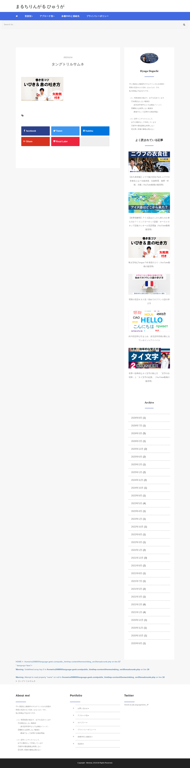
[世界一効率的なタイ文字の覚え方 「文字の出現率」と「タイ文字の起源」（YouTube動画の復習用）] (149, 358)
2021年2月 (136, 604)
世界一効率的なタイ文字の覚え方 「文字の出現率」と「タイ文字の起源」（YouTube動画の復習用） (149, 377)
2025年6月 (136, 456)
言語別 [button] (28, 16)
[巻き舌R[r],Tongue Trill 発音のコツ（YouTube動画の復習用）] (149, 247)
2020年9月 (136, 643)
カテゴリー (82, 723)
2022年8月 (136, 534)
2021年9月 (136, 565)
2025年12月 (137, 449)
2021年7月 (136, 581)
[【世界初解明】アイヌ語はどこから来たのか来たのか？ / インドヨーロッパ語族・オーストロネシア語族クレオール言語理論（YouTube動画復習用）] (149, 202)
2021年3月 (136, 596)
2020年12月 (137, 620)
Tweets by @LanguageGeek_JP (136, 705)
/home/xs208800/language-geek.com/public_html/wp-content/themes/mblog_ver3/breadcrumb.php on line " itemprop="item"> (90, 669)
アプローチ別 (83, 715)
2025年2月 (136, 464)
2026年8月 (136, 417)
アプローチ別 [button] (46, 16)
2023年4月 (136, 511)
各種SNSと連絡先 (70, 16)
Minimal (89, 763)
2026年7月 (136, 425)
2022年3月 (136, 542)
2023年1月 (136, 519)
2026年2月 (136, 441)
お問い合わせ (83, 708)
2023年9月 (136, 495)
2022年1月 (136, 550)
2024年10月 (137, 487)
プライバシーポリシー (98, 16)
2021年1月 (136, 612)
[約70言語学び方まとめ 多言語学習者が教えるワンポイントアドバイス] (149, 321)
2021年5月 (136, 589)
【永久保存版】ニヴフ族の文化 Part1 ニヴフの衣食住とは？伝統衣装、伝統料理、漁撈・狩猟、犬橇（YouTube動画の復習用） (149, 181)
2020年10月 (137, 635)
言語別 (80, 744)
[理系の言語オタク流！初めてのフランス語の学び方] (149, 284)
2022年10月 (137, 526)
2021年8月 (136, 573)
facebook (31, 131)
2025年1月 (136, 472)
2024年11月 (137, 480)
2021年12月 (137, 557)
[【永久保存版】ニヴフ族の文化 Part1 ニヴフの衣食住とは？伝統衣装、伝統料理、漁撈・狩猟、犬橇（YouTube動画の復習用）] (149, 161)
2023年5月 (136, 503)
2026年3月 (136, 433)
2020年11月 (137, 627)
